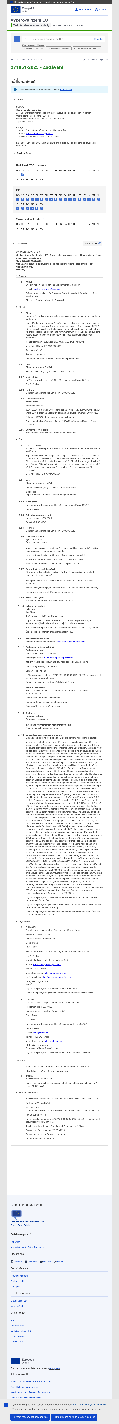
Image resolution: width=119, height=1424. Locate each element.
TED (13, 59)
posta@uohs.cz (40, 1032)
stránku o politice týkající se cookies (89, 1404)
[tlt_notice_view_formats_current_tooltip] (99, 243)
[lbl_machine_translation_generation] (43, 219)
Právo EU (15, 1320)
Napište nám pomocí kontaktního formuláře (31, 1392)
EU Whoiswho (17, 1336)
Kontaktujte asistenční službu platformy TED (31, 1247)
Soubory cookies (18, 1281)
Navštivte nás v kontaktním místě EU (27, 1398)
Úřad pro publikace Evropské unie (27, 1222)
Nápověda (15, 1242)
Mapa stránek (17, 1306)
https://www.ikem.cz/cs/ (56, 973)
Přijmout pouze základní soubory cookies (74, 1417)
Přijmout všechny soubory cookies (30, 1417)
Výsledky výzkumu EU (21, 1331)
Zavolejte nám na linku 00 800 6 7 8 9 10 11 (31, 1381)
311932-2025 (66, 89)
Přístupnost (16, 1286)
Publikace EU (17, 1342)
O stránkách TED (19, 1301)
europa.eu (54, 1368)
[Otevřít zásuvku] (14, 80)
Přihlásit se (85, 9)
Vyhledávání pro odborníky (58, 48)
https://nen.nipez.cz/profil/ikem (70, 641)
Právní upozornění (19, 1276)
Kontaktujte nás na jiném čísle (24, 1387)
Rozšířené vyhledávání (33, 48)
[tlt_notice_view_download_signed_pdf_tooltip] (22, 174)
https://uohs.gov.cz (53, 1041)
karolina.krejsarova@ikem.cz (39, 133)
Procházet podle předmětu (85, 48)
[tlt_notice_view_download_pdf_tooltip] (18, 199)
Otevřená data (17, 1326)
